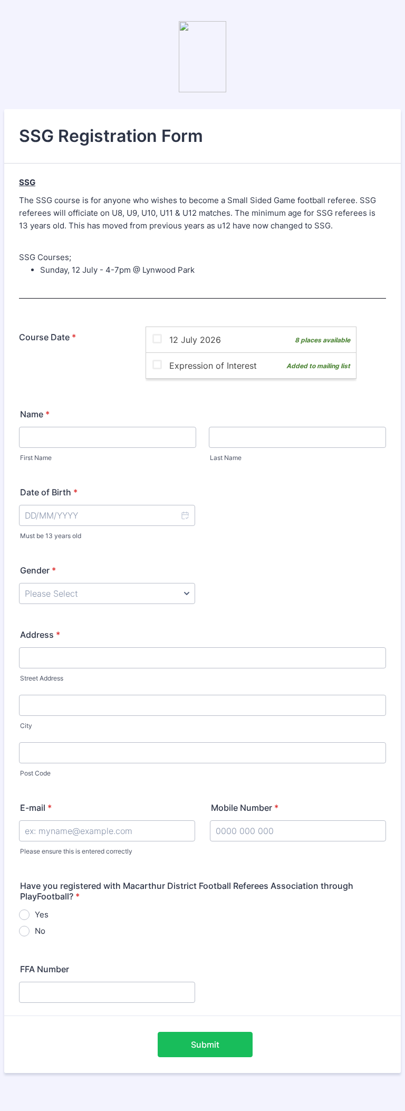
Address (40, 634)
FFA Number (44, 969)
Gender (38, 570)
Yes (42, 914)
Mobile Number (244, 807)
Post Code (35, 773)
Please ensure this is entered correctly (76, 851)
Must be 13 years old (50, 536)
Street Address (41, 678)
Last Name (226, 458)
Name (35, 414)
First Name (36, 458)
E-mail (36, 807)
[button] (184, 515)
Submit (205, 1044)
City (26, 726)
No (40, 931)
